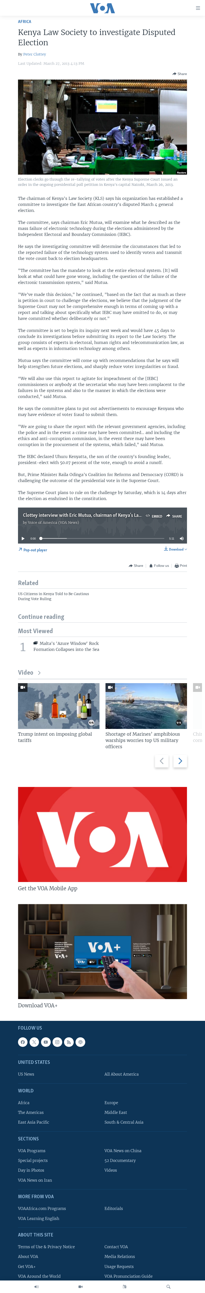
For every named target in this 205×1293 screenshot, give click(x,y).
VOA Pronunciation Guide (128, 1276)
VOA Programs (32, 1150)
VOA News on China (123, 1150)
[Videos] (80, 1286)
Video (25, 673)
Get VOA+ (27, 1266)
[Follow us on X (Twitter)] (34, 1042)
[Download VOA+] (102, 951)
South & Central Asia (124, 1122)
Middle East (115, 1112)
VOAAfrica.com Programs (42, 1208)
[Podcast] (80, 1042)
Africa (24, 22)
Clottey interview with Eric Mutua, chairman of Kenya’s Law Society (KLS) (96, 515)
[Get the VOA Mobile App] (102, 834)
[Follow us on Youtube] (45, 1042)
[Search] (168, 1286)
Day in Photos (31, 1170)
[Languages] (124, 1286)
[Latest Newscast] (36, 1286)
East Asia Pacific (33, 1122)
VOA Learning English (38, 1218)
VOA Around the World (39, 1276)
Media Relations (119, 1256)
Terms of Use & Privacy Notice (46, 1246)
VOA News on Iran (35, 1180)
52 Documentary (120, 1160)
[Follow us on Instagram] (57, 1042)
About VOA (28, 1256)
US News (26, 1074)
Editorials (113, 1208)
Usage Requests (119, 1266)
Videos (110, 1170)
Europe (111, 1102)
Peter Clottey (34, 54)
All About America (121, 1074)
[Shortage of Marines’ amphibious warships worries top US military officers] (146, 706)
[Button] (179, 74)
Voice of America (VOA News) (53, 522)
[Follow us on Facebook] (23, 1042)
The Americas (31, 1112)
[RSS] (69, 1042)
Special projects (33, 1160)
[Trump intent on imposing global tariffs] (59, 706)
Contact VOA (116, 1246)
